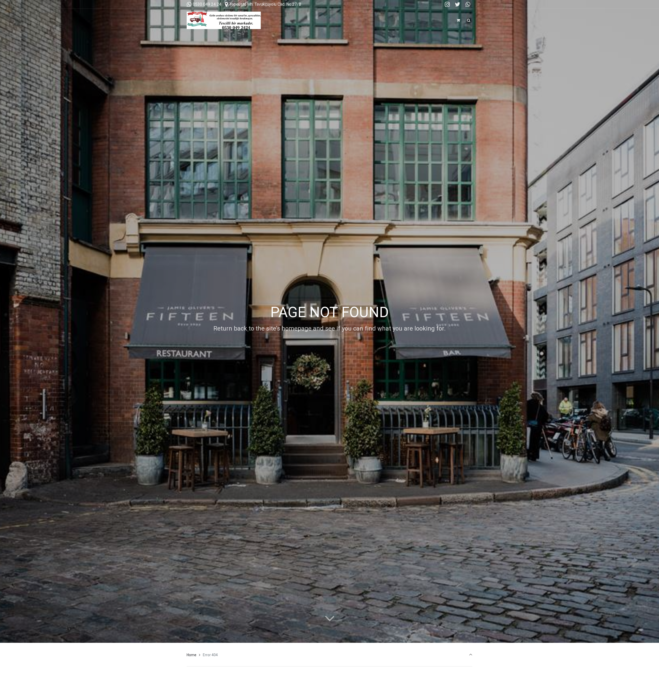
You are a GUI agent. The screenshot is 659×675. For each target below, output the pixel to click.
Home (191, 655)
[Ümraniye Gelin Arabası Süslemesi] (224, 20)
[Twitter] (457, 5)
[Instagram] (447, 5)
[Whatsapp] (467, 5)
